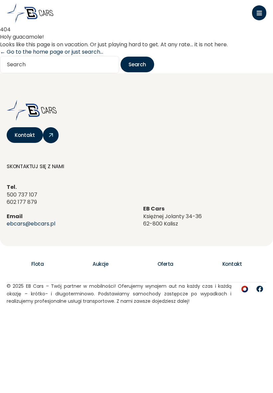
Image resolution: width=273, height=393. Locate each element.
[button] (259, 12)
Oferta (165, 263)
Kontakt (232, 263)
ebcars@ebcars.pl (31, 223)
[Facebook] (259, 289)
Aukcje (100, 263)
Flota (37, 263)
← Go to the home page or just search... (51, 52)
